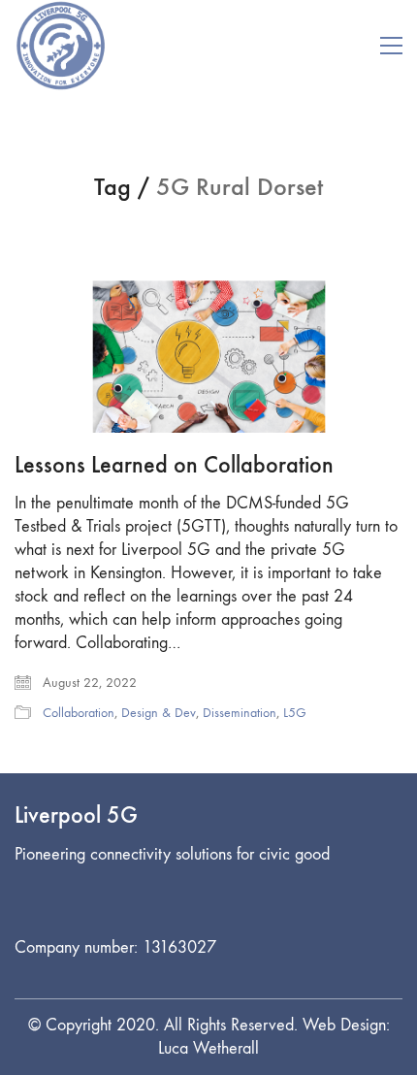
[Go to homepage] (61, 45)
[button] (391, 45)
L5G (294, 712)
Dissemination (239, 712)
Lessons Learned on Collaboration (174, 464)
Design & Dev (158, 712)
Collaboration (78, 712)
